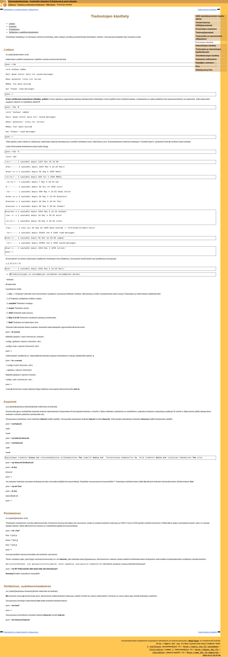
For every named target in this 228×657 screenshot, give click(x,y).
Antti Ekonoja (155, 647)
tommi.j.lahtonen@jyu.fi (178, 650)
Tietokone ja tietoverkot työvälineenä (30, 5)
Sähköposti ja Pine (204, 70)
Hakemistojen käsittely (207, 10)
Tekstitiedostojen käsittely (207, 56)
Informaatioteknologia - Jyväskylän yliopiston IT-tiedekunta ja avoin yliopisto (42, 1)
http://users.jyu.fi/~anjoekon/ (201, 647)
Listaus (12, 24)
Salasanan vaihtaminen (206, 59)
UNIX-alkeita (50, 5)
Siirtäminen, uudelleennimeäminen (23, 32)
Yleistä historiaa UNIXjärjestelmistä (204, 24)
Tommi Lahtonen (156, 650)
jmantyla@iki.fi (175, 653)
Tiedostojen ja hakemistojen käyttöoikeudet (208, 50)
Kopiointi (12, 26)
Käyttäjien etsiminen (205, 63)
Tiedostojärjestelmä (204, 33)
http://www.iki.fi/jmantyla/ (203, 653)
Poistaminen (14, 29)
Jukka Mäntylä (158, 653)
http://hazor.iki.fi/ (207, 650)
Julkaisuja (12, 5)
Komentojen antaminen (206, 29)
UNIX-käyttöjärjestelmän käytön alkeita (210, 17)
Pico (198, 66)
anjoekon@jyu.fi (171, 647)
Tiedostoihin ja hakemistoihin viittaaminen (20, 10)
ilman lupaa (193, 641)
